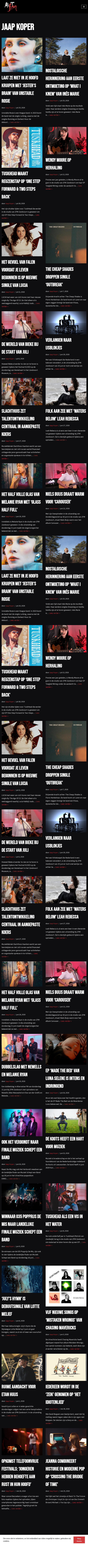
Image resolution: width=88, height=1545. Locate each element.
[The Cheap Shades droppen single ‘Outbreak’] (66, 243)
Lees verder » (15, 122)
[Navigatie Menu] (83, 6)
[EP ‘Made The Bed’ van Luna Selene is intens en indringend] (66, 1049)
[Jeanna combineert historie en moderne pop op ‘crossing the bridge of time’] (66, 1441)
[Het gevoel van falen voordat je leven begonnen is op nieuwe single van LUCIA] (22, 239)
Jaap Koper (9, 107)
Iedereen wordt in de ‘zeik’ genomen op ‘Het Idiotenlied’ (63, 1394)
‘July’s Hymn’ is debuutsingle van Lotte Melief (20, 1306)
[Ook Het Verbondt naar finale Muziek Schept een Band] (22, 1122)
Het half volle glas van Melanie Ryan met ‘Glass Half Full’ (21, 502)
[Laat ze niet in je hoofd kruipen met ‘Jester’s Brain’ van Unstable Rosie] (22, 55)
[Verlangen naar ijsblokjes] (66, 322)
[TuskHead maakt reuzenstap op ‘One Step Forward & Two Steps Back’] (22, 147)
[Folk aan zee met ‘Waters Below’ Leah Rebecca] (66, 391)
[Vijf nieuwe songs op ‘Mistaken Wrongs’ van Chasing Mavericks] (66, 1286)
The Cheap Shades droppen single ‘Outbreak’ (60, 277)
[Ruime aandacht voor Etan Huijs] (22, 1367)
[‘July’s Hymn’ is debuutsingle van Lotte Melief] (22, 1279)
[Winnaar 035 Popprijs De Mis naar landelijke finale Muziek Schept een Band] (22, 1197)
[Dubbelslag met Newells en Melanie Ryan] (22, 1047)
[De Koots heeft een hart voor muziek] (66, 1121)
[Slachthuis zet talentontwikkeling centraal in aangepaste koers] (22, 391)
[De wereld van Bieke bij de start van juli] (22, 324)
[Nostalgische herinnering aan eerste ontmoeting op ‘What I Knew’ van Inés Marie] (66, 51)
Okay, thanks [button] (79, 1540)
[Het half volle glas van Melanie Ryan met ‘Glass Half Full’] (22, 475)
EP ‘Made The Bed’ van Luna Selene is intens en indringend (65, 1078)
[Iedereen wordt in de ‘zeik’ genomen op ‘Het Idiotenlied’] (66, 1367)
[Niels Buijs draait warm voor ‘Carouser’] (66, 475)
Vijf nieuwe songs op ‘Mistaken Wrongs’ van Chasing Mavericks (64, 1320)
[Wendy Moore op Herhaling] (66, 140)
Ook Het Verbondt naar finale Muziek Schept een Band (22, 1150)
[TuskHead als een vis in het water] (66, 1197)
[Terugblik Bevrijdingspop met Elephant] (22, 1527)
